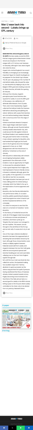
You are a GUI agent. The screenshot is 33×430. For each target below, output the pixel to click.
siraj (17, 38)
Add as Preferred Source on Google (15, 43)
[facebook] (4, 428)
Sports (12, 21)
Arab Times (4, 21)
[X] (12, 428)
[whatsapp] (20, 428)
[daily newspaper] (16, 319)
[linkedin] (29, 428)
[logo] (16, 13)
